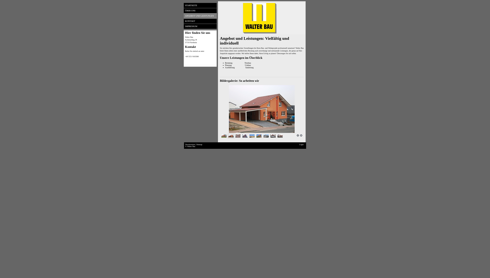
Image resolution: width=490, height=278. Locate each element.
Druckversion (190, 145)
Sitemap (199, 145)
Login (301, 145)
